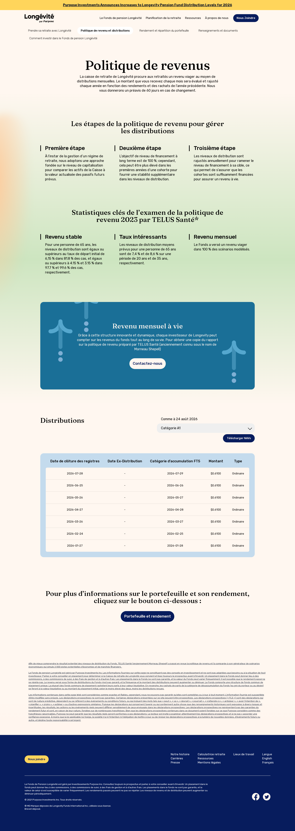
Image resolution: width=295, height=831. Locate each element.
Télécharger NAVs (239, 438)
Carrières (177, 758)
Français (268, 762)
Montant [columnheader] (216, 461)
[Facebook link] (255, 796)
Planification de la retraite (163, 18)
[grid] (147, 505)
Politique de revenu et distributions (105, 30)
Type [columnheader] (238, 461)
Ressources (193, 18)
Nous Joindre (246, 18)
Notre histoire (180, 754)
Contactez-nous (147, 363)
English (267, 758)
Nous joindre (36, 759)
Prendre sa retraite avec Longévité (49, 30)
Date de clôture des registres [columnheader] (75, 461)
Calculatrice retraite (211, 754)
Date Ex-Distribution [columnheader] (125, 461)
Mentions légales (209, 762)
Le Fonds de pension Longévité (121, 18)
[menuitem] (121, 18)
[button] (246, 18)
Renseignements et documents (218, 30)
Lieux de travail (243, 754)
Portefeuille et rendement (147, 616)
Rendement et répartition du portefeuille (164, 30)
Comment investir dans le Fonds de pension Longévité (63, 38)
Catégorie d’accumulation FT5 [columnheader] (175, 461)
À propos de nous (216, 18)
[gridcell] (75, 474)
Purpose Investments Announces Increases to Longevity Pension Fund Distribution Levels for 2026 (147, 5)
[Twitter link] (266, 796)
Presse (175, 762)
